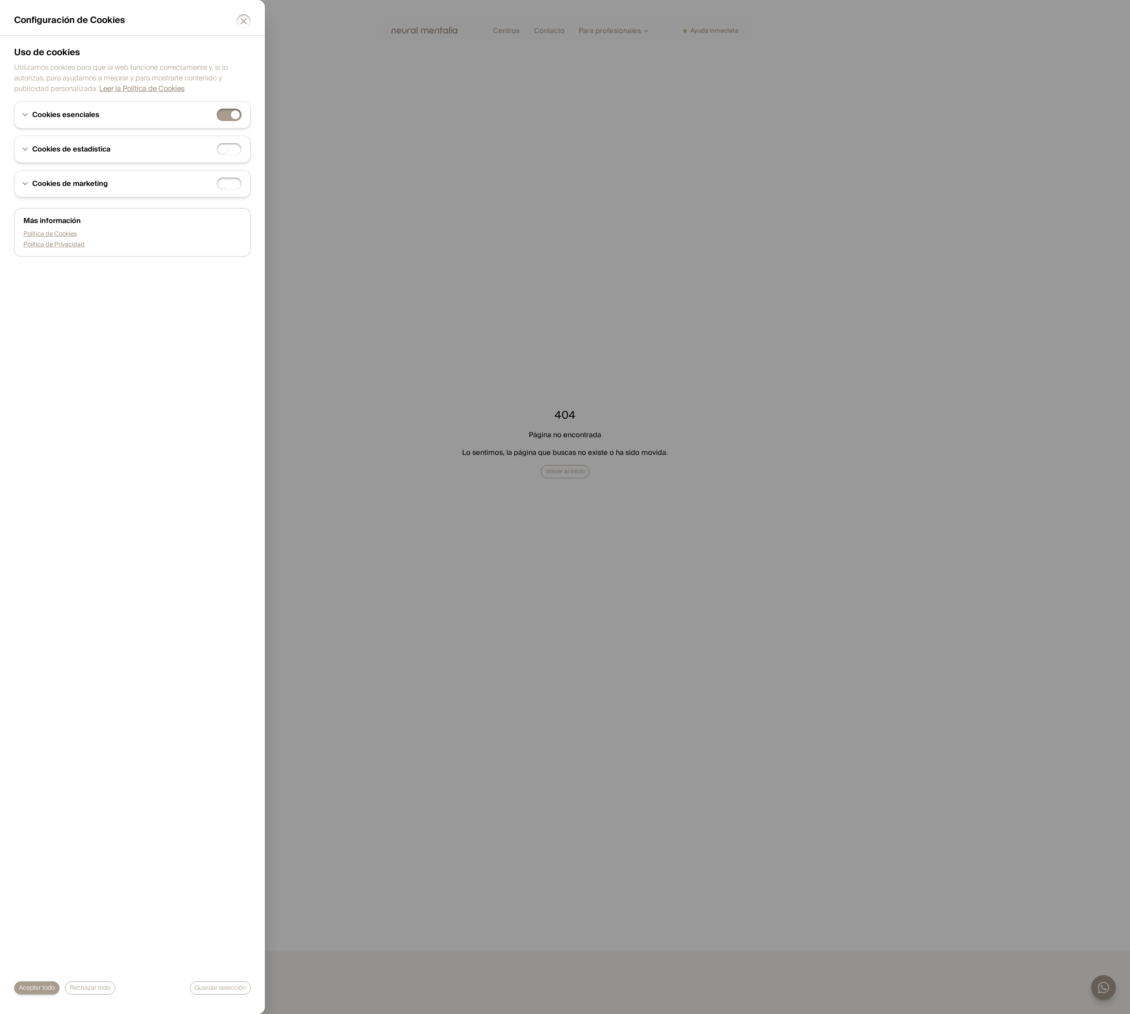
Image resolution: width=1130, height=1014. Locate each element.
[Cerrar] (244, 21)
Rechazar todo (90, 988)
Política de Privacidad (54, 244)
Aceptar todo (37, 988)
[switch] (229, 115)
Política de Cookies (50, 234)
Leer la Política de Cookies (142, 89)
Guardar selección (220, 988)
